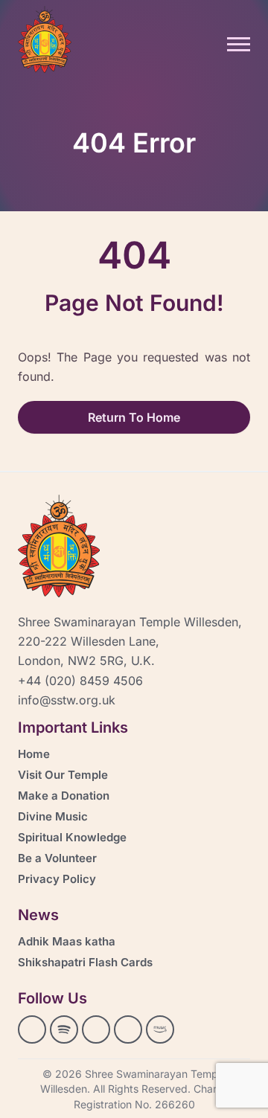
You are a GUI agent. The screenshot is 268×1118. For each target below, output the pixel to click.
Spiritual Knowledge (72, 837)
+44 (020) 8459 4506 (80, 680)
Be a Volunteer (57, 858)
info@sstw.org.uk (66, 700)
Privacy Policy (57, 879)
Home (34, 754)
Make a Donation (63, 795)
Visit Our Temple (63, 775)
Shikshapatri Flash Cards (85, 962)
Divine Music (53, 816)
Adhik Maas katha (66, 941)
